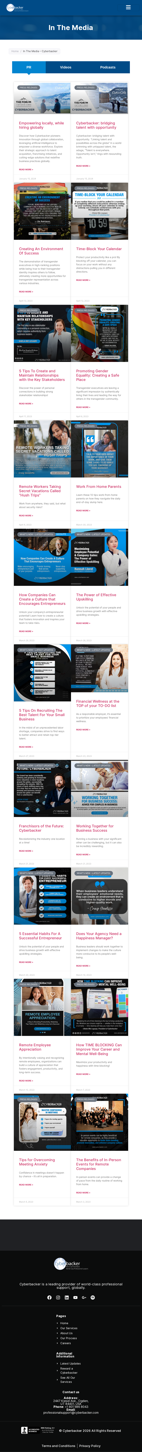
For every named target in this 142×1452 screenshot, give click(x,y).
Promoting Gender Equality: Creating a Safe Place (97, 375)
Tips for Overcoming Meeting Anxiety (37, 1162)
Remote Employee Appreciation (35, 1047)
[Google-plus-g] (84, 1298)
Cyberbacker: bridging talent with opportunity (96, 125)
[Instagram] (58, 1298)
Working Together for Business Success (95, 828)
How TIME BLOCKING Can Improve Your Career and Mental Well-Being (99, 1049)
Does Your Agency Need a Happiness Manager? (99, 936)
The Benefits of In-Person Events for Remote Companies (98, 1164)
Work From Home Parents (98, 486)
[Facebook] (49, 1298)
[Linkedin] (67, 1298)
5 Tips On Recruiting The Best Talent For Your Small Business (42, 714)
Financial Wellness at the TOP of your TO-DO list (97, 703)
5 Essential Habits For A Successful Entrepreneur (40, 936)
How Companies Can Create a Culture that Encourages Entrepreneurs (42, 599)
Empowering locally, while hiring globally (41, 125)
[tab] (29, 67)
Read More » (26, 169)
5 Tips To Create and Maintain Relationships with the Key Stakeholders (42, 375)
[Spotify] (93, 1298)
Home (15, 51)
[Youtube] (75, 1298)
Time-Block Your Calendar (99, 249)
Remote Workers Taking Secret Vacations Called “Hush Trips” (40, 490)
